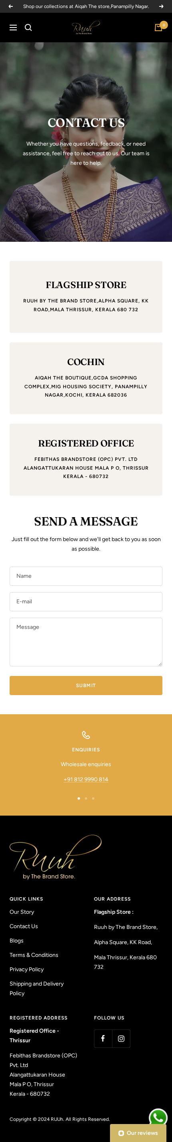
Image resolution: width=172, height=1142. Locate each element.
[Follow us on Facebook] (103, 1038)
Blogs (17, 940)
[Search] (28, 27)
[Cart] (158, 27)
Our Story (22, 912)
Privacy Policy (27, 969)
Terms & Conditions (34, 955)
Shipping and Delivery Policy (37, 988)
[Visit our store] (75, 857)
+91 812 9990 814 (86, 779)
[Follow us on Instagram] (121, 1038)
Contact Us (24, 926)
